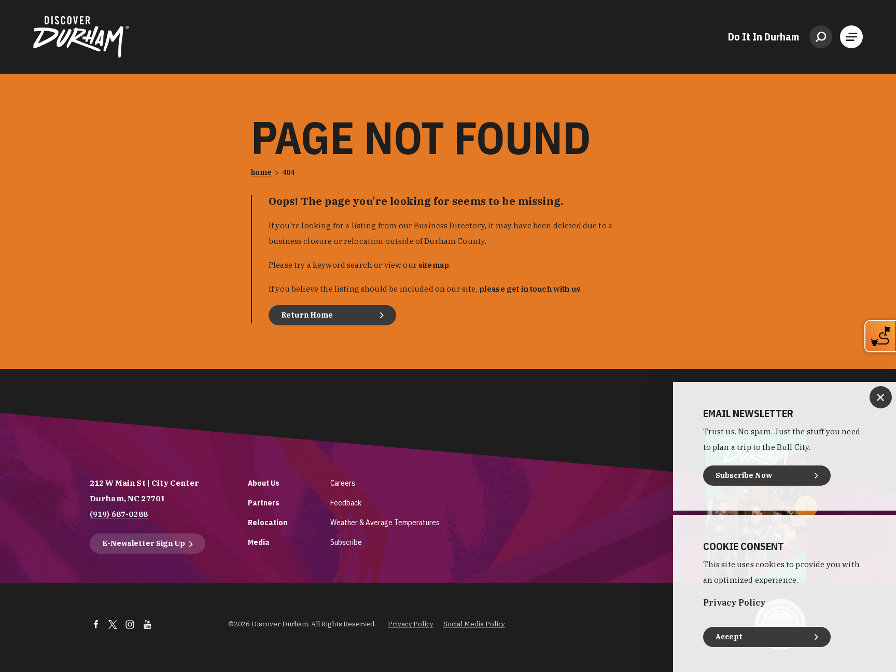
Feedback (345, 503)
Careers (342, 483)
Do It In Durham (763, 37)
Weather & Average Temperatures (385, 522)
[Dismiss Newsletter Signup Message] (881, 397)
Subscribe (346, 542)
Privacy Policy (410, 624)
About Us (263, 483)
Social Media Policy (474, 624)
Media (259, 542)
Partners (263, 503)
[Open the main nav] (851, 36)
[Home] (81, 37)
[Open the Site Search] (820, 36)
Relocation (267, 522)
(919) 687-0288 (119, 514)
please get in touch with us (529, 289)
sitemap (433, 265)
